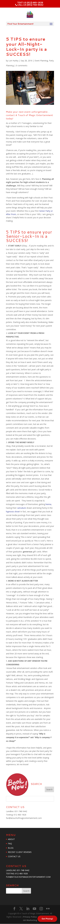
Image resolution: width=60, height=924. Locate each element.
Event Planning (41, 60)
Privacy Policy (30, 916)
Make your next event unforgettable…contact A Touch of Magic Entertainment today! (29, 115)
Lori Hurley (13, 60)
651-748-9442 (21, 811)
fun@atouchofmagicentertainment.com (24, 818)
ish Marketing (30, 920)
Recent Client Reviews (20, 852)
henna (48, 504)
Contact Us (14, 856)
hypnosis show (12, 511)
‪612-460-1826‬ (20, 814)
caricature (21, 508)
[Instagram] (41, 909)
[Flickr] (48, 909)
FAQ (10, 843)
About (11, 839)
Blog (10, 848)
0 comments (21, 65)
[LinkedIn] (27, 909)
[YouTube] (34, 909)
